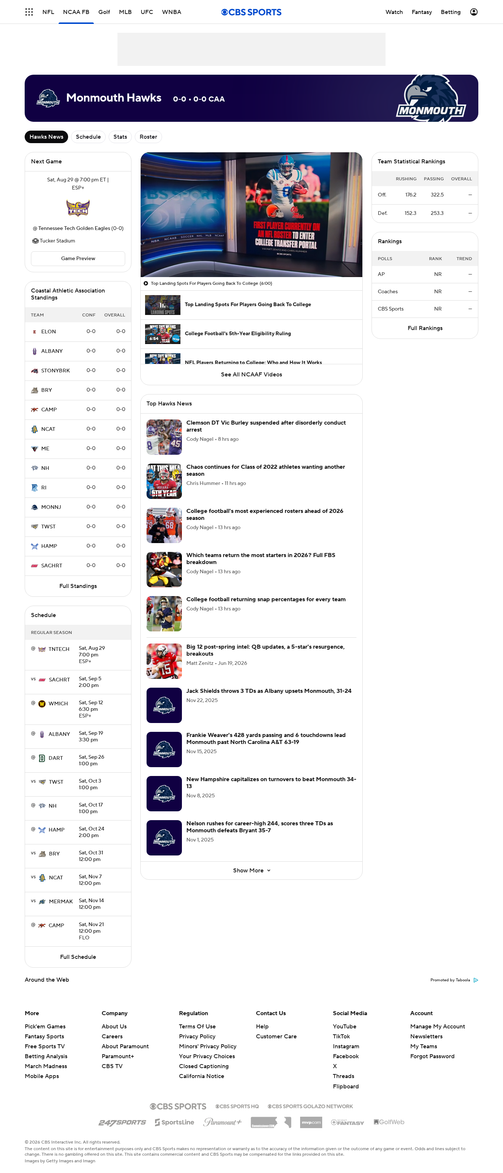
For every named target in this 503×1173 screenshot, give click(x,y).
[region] (251, 214)
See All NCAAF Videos (251, 374)
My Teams (423, 1046)
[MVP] (311, 1119)
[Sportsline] (174, 1121)
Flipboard (346, 1086)
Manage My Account (437, 1026)
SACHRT (51, 566)
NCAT (48, 429)
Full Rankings (425, 328)
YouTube (344, 1026)
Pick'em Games (45, 1026)
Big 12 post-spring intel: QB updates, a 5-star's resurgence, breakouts (265, 650)
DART (56, 758)
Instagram (346, 1046)
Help (262, 1026)
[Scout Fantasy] (348, 1122)
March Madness (46, 1066)
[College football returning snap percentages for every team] (164, 613)
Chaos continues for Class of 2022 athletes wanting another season (265, 470)
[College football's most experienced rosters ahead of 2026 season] (164, 525)
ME (45, 449)
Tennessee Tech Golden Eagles (74, 228)
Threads (343, 1076)
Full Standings (78, 586)
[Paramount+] (222, 1120)
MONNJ (51, 507)
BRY (46, 390)
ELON (48, 332)
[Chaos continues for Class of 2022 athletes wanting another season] (164, 481)
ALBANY (52, 351)
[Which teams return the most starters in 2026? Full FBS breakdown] (164, 569)
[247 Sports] (122, 1121)
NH (45, 468)
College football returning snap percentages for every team (266, 599)
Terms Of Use (197, 1026)
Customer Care (276, 1036)
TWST (48, 527)
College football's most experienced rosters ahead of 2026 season (265, 514)
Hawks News (46, 137)
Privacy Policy (197, 1036)
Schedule (88, 137)
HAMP (49, 546)
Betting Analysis (46, 1056)
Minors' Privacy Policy (207, 1046)
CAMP (49, 410)
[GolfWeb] (389, 1122)
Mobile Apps (42, 1076)
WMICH (58, 704)
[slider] (251, 256)
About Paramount (125, 1046)
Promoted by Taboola (450, 980)
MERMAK (61, 902)
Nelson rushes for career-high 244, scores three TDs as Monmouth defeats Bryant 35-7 (259, 827)
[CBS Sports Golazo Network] (310, 1105)
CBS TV (112, 1066)
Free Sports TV (45, 1046)
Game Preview (78, 258)
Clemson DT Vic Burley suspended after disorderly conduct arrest (266, 426)
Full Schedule (78, 957)
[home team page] (78, 208)
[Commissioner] (271, 1119)
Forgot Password (432, 1056)
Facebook (346, 1056)
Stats (120, 137)
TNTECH (59, 649)
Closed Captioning (204, 1059)
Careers (112, 1036)
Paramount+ (118, 1056)
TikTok (341, 1036)
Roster (148, 137)
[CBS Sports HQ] (237, 1105)
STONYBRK (55, 371)
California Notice (201, 1069)
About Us (114, 1026)
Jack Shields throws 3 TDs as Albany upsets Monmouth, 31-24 (269, 691)
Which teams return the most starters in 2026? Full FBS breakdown (260, 559)
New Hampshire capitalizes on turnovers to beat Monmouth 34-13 (271, 783)
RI (43, 488)
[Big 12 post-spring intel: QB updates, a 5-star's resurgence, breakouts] (164, 661)
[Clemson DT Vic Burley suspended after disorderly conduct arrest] (164, 437)
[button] (29, 12)
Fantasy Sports (44, 1036)
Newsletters (426, 1036)
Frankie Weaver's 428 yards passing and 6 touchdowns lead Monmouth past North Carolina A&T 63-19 (266, 738)
